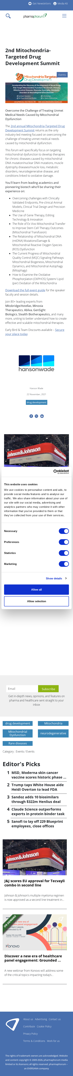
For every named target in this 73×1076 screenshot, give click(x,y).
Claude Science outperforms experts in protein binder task (38, 811)
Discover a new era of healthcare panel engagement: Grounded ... (33, 958)
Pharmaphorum (12, 1024)
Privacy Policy (30, 1033)
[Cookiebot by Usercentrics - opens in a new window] (53, 472)
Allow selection (36, 601)
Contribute (29, 1026)
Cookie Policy (44, 1026)
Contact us (55, 1019)
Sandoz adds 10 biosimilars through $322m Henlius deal (36, 799)
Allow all (36, 589)
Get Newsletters (42, 3)
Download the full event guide (25, 290)
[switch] (64, 542)
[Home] (35, 16)
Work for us (53, 1041)
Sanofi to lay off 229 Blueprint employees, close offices (37, 823)
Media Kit (63, 3)
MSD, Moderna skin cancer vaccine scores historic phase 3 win (38, 777)
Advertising (41, 1019)
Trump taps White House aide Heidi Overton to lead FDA (38, 787)
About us (28, 1019)
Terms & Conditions (34, 1041)
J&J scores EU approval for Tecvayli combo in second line (34, 883)
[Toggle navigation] (9, 16)
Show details (54, 578)
